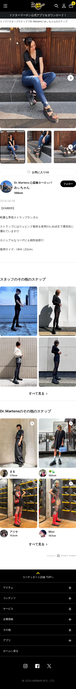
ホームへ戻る (10, 650)
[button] (70, 78)
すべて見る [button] (36, 393)
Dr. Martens (36, 21)
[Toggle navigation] (5, 5)
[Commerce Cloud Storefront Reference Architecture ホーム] (38, 6)
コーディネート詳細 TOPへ (38, 577)
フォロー (68, 183)
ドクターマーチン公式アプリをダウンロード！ (38, 15)
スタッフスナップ (18, 21)
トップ (3, 21)
